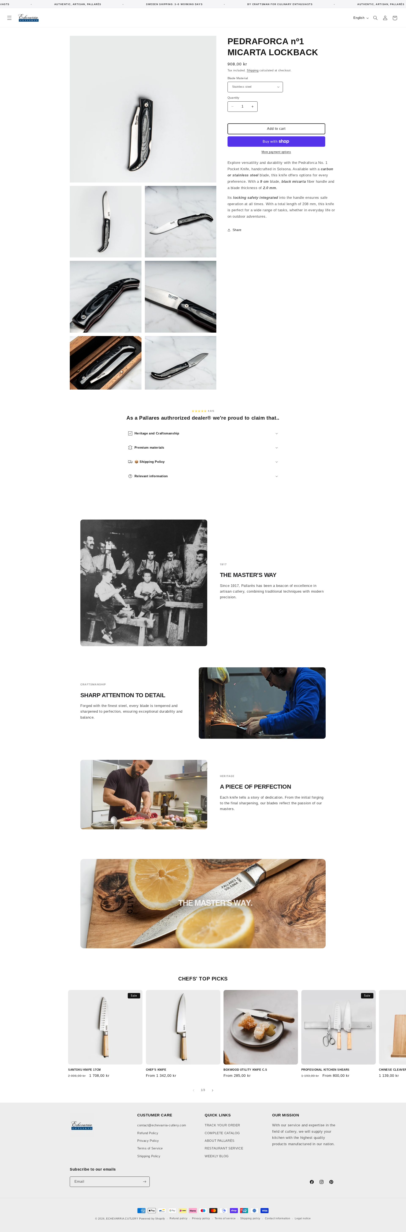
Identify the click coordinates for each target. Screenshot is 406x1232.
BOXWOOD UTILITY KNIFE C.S (245, 1069)
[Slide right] (212, 1090)
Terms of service (225, 1218)
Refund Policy (147, 1133)
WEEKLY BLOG (217, 1156)
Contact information (277, 1218)
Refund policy (179, 1218)
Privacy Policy (148, 1140)
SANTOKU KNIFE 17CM (84, 1069)
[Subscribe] (145, 1181)
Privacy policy (201, 1218)
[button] (9, 18)
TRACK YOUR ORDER (222, 1125)
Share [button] (237, 229)
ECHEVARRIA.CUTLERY (122, 1218)
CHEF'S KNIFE (156, 1069)
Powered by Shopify (152, 1218)
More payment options (276, 152)
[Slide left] (193, 1090)
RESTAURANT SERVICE (224, 1148)
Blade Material (238, 78)
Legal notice (303, 1218)
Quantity (233, 97)
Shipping (253, 70)
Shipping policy (250, 1218)
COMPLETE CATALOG (222, 1133)
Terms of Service (150, 1148)
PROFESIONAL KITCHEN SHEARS (325, 1069)
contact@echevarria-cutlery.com (161, 1125)
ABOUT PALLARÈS (220, 1140)
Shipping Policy (148, 1156)
